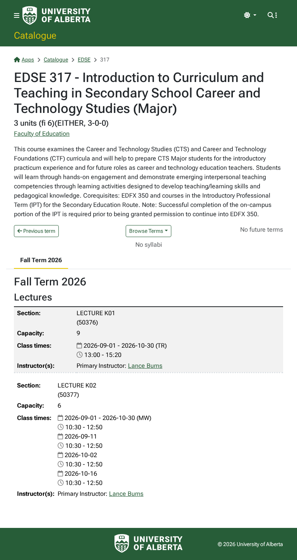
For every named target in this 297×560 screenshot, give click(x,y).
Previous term (38, 231)
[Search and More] (272, 15)
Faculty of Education (42, 133)
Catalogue (35, 35)
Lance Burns (145, 365)
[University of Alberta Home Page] (56, 15)
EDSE (84, 59)
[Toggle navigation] (16, 15)
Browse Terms (146, 231)
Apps (28, 59)
